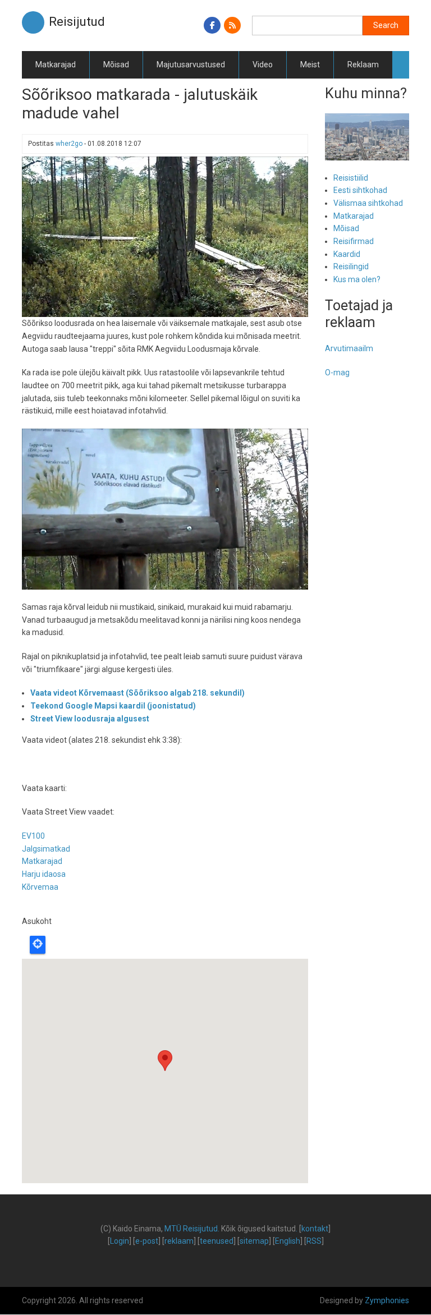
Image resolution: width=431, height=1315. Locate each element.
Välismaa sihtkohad (368, 203)
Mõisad (116, 64)
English (287, 1240)
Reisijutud (77, 22)
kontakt (314, 1228)
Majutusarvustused (191, 64)
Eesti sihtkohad (360, 190)
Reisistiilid (350, 177)
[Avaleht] (33, 21)
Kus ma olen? (356, 279)
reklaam (179, 1240)
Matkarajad (55, 64)
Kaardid (346, 254)
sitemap (254, 1240)
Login (119, 1240)
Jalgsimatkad (46, 848)
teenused (216, 1240)
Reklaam (363, 64)
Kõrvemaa (40, 886)
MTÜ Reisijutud (191, 1228)
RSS (314, 1240)
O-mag (337, 372)
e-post (146, 1240)
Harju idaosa (44, 874)
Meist (310, 64)
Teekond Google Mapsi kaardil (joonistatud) (113, 705)
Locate (37, 945)
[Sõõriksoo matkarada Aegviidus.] (165, 236)
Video (263, 64)
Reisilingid (351, 266)
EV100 (33, 835)
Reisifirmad (353, 241)
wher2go (69, 144)
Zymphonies (387, 1300)
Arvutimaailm (349, 348)
